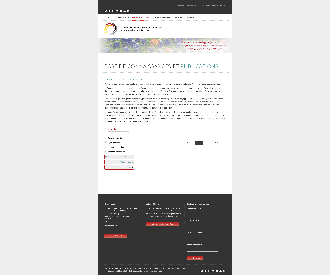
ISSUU (128, 11)
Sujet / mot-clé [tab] (114, 142)
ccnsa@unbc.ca (110, 225)
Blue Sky (105, 11)
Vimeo (117, 11)
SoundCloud (124, 11)
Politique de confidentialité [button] (115, 271)
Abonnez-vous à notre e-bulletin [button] (212, 6)
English (190, 17)
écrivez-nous (171, 216)
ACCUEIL (107, 17)
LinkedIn (113, 11)
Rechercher (195, 258)
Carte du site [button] (156, 271)
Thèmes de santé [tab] (115, 138)
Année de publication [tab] (116, 152)
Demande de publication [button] (186, 6)
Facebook (109, 11)
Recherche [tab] (112, 129)
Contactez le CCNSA (116, 236)
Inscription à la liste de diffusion (162, 224)
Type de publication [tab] (116, 147)
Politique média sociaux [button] (139, 271)
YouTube (120, 11)
